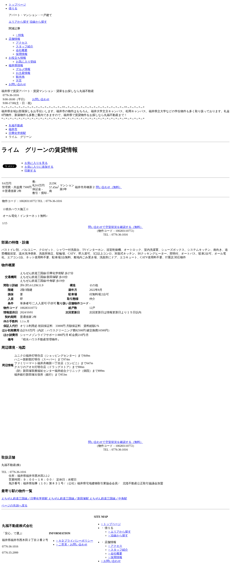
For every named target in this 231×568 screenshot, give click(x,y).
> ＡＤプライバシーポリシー (74, 540)
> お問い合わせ (111, 561)
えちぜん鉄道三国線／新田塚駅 (69, 498)
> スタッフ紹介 (118, 549)
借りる (13, 8)
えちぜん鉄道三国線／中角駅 (108, 498)
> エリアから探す (119, 531)
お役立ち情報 (17, 57)
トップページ (17, 4)
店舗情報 (14, 38)
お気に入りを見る (36, 163)
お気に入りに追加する (39, 166)
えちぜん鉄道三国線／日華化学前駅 (24, 498)
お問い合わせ (17, 84)
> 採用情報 (115, 557)
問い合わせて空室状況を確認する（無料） (115, 227)
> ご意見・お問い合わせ (71, 544)
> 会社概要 (115, 553)
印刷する (30, 170)
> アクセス (115, 545)
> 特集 (20, 35)
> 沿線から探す (118, 535)
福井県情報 (16, 65)
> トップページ (111, 524)
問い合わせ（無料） (109, 187)
